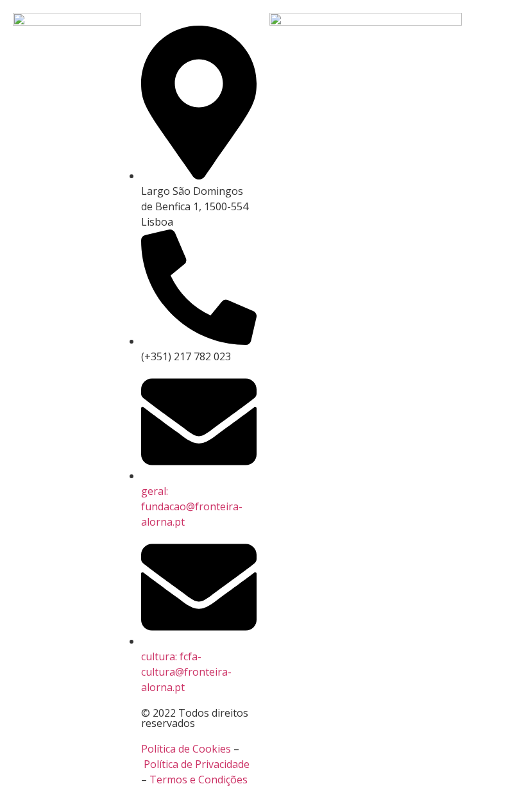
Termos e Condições (198, 779)
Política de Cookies (186, 749)
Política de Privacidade (197, 764)
